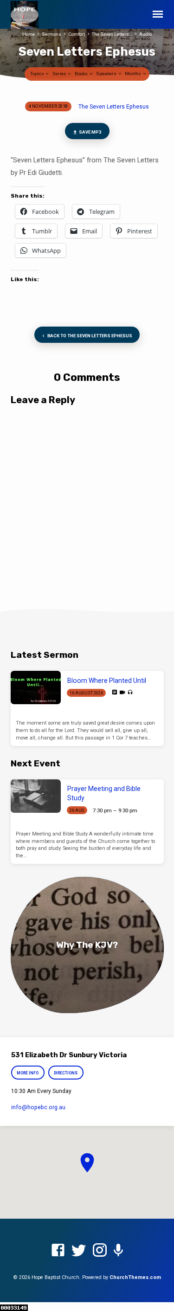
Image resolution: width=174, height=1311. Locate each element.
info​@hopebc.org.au (38, 1107)
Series (59, 73)
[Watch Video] (122, 692)
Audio (145, 34)
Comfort (76, 34)
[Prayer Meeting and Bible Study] (36, 796)
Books (82, 73)
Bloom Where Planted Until (106, 680)
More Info (28, 1073)
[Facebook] (58, 1250)
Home (28, 34)
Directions (65, 1073)
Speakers (106, 73)
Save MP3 (90, 132)
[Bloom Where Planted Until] (36, 687)
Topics (37, 73)
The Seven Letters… (112, 34)
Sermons (51, 34)
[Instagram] (99, 1250)
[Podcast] (118, 1250)
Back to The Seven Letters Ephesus (89, 335)
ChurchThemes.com (135, 1277)
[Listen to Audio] (130, 692)
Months (133, 73)
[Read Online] (114, 692)
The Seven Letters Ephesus (113, 106)
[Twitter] (79, 1250)
